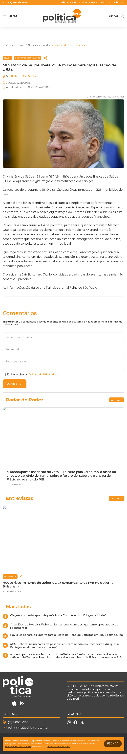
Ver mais (115, 400)
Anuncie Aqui (116, 2)
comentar (14, 383)
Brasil (7, 58)
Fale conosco (68, 2)
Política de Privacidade (43, 374)
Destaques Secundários (27, 58)
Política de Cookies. (58, 746)
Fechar (112, 743)
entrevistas (10, 576)
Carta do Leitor (97, 2)
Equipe (83, 2)
